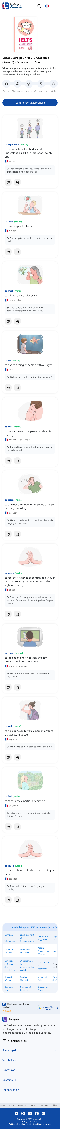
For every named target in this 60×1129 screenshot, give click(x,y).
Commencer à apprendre (30, 102)
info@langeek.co (17, 1040)
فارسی (11, 1105)
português (45, 1105)
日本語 (56, 1105)
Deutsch (33, 1105)
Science (55, 988)
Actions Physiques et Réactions (43, 951)
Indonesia (22, 1105)
